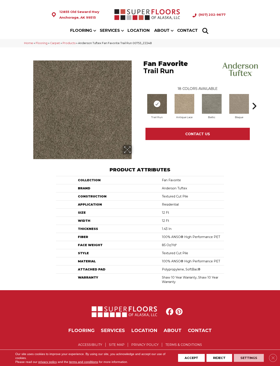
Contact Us (197, 134)
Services (110, 30)
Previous (141, 99)
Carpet (55, 43)
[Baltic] (212, 104)
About (162, 30)
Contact (187, 30)
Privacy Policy (145, 345)
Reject (219, 358)
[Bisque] (239, 104)
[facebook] (170, 312)
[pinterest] (179, 312)
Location (139, 30)
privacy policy (47, 362)
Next (254, 99)
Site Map (116, 345)
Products (69, 43)
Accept (191, 358)
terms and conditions (83, 362)
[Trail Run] (157, 104)
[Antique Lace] (184, 104)
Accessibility (90, 345)
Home (28, 43)
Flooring (81, 30)
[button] (94, 30)
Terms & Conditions (183, 345)
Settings (248, 358)
